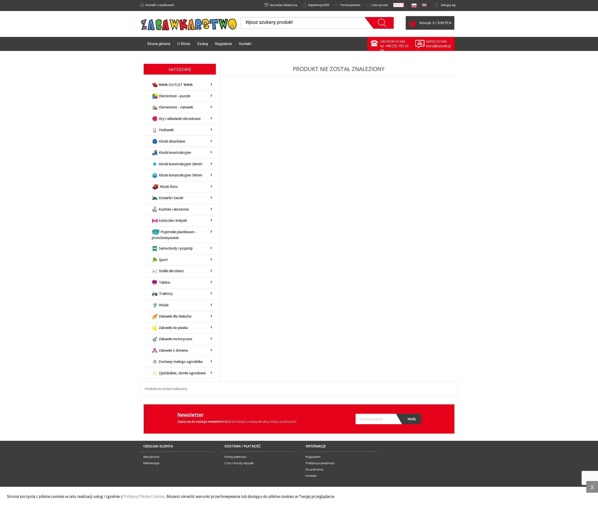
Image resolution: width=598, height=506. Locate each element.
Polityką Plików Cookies (144, 496)
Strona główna (158, 44)
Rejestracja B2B (318, 5)
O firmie (183, 44)
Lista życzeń (379, 5)
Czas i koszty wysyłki (239, 463)
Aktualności (151, 457)
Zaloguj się (448, 5)
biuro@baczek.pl (438, 46)
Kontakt (245, 44)
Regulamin (223, 44)
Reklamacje (151, 463)
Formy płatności (235, 457)
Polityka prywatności (320, 463)
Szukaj (202, 44)
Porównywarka (350, 5)
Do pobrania (314, 469)
